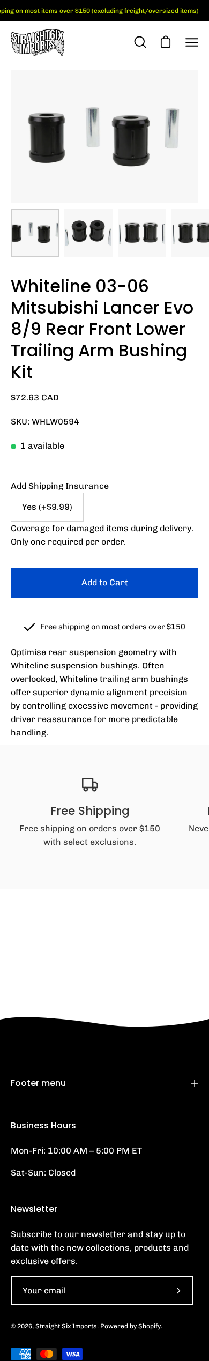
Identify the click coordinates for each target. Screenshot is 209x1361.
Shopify (149, 1326)
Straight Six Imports (66, 1326)
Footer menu (38, 1083)
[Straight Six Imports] (37, 42)
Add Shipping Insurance (60, 486)
